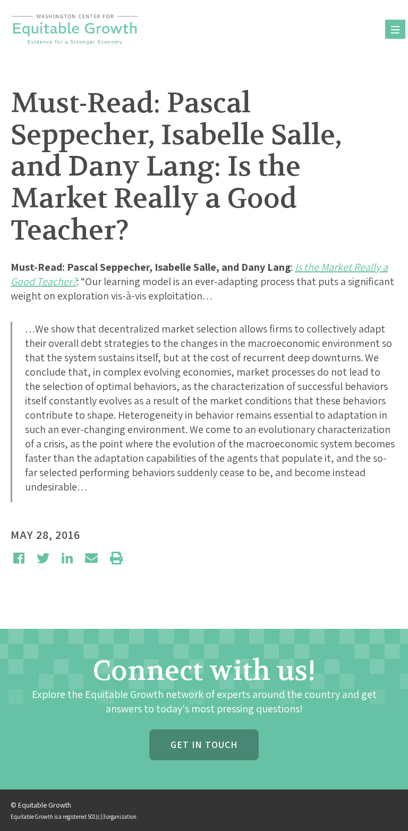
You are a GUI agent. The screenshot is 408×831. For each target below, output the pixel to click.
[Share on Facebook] (18, 558)
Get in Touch (204, 744)
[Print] (116, 558)
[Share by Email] (91, 558)
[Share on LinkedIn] (67, 558)
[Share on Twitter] (43, 558)
